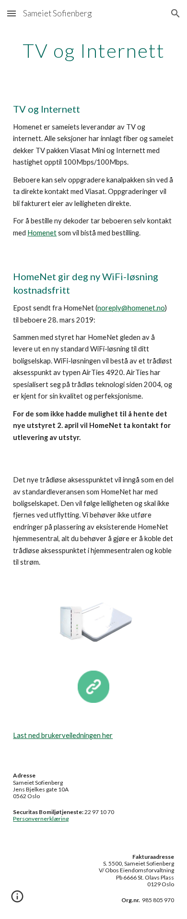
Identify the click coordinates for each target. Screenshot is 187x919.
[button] (11, 13)
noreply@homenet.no (131, 308)
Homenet (42, 233)
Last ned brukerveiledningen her (63, 735)
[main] (93, 50)
